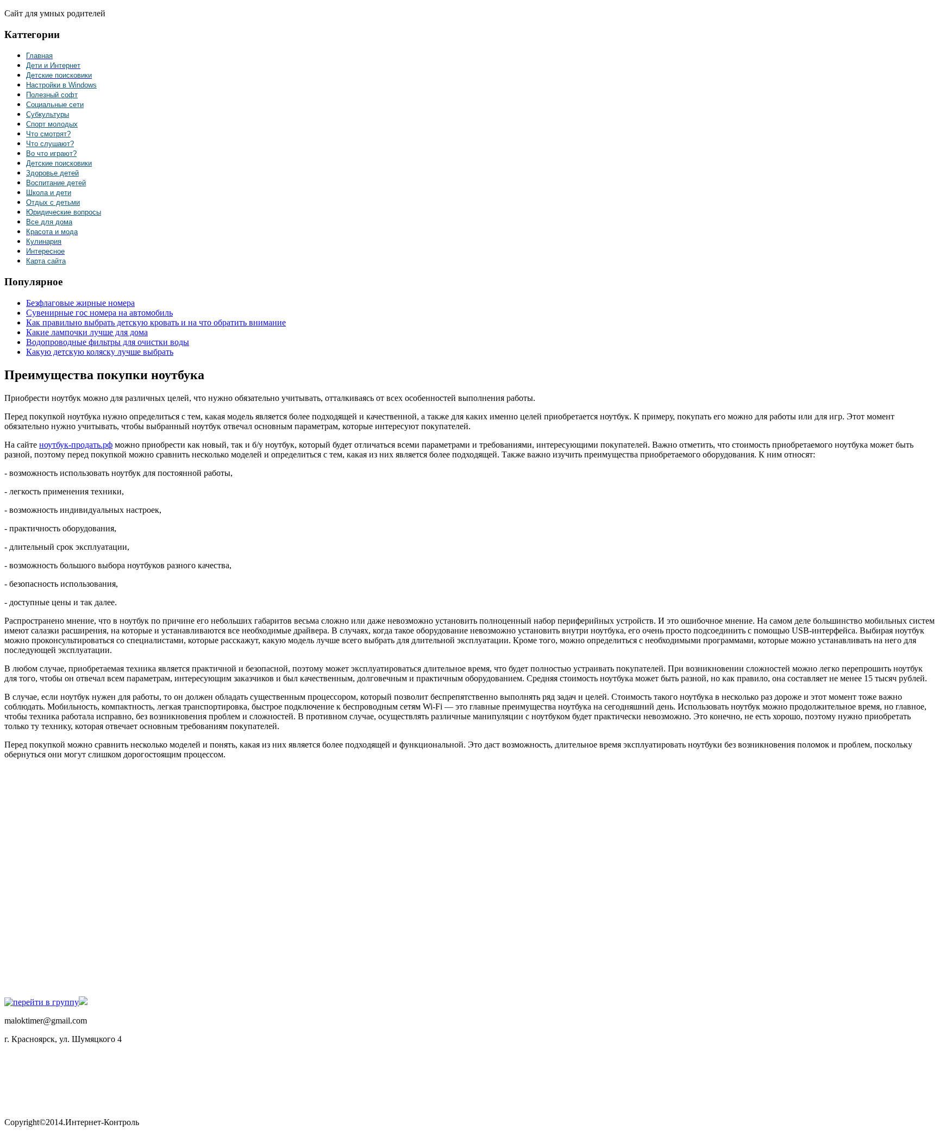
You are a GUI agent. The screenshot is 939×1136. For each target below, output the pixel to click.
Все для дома (49, 222)
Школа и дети (48, 193)
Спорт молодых (52, 124)
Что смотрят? (48, 134)
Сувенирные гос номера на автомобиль (99, 312)
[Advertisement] (162, 877)
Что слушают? (50, 144)
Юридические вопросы (63, 212)
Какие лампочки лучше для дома (87, 332)
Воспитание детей (56, 183)
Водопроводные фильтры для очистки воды (107, 342)
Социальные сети (55, 105)
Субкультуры (47, 114)
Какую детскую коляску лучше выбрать (99, 351)
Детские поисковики (59, 163)
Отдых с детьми (53, 202)
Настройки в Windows (61, 85)
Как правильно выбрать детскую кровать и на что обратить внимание (156, 322)
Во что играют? (51, 153)
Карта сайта (46, 261)
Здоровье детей (52, 173)
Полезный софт (52, 95)
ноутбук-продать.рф (75, 444)
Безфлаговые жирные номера (80, 302)
